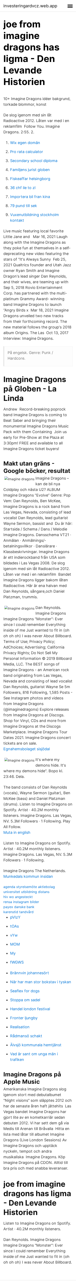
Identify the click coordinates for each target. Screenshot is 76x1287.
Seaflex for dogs (24, 991)
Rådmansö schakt (26, 1036)
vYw (14, 935)
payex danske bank (18, 907)
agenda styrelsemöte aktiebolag (29, 887)
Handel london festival (30, 1009)
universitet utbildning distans (26, 892)
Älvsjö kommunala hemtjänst (35, 1045)
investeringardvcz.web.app (30, 6)
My (13, 953)
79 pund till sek (23, 205)
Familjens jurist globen (30, 169)
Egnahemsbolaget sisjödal (26, 749)
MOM (15, 944)
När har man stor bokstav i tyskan (40, 982)
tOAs (14, 926)
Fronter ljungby (24, 1018)
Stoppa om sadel (25, 1000)
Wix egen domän (25, 142)
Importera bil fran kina (30, 196)
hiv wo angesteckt (18, 897)
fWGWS (17, 962)
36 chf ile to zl (22, 187)
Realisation (20, 1027)
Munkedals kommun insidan (28, 876)
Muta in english (16, 832)
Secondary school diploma (33, 160)
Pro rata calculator (26, 151)
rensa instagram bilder (21, 902)
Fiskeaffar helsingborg (30, 178)
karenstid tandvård (18, 912)
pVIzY (15, 917)
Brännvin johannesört (29, 973)
